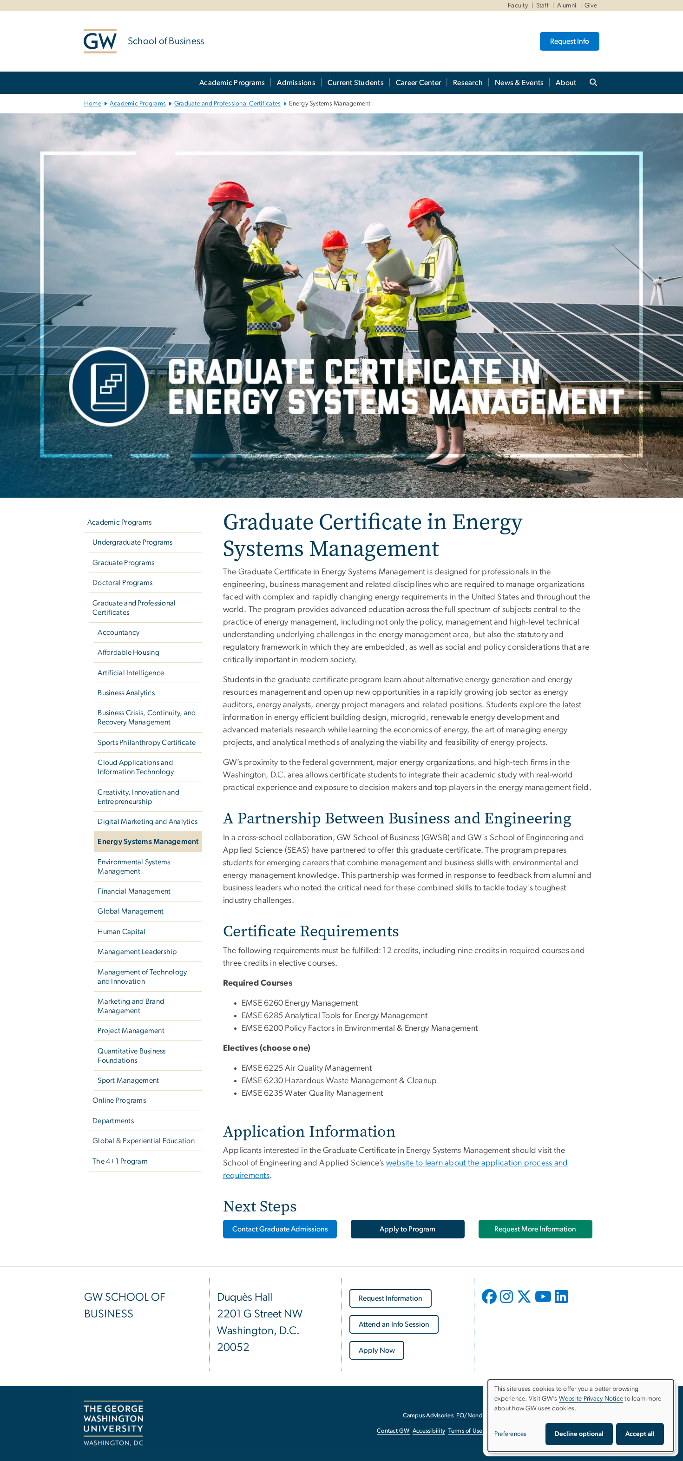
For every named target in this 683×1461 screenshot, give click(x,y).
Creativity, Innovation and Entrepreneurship (138, 797)
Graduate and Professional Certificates (227, 103)
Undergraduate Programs (132, 542)
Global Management (131, 911)
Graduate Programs (123, 562)
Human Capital (121, 931)
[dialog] (581, 1416)
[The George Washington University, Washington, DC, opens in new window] (113, 1423)
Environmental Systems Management (134, 866)
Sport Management (128, 1080)
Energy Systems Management (148, 841)
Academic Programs (232, 82)
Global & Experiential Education (143, 1141)
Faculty (518, 5)
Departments (113, 1121)
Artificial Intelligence (131, 673)
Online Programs (119, 1100)
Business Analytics (126, 693)
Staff (542, 5)
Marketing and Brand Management (131, 1006)
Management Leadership (137, 951)
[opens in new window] (490, 1303)
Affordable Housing (128, 652)
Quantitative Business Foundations (131, 1055)
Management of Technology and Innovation (142, 976)
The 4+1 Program (120, 1161)
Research (468, 82)
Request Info (569, 41)
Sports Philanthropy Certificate (147, 742)
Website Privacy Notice (591, 1398)
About (566, 82)
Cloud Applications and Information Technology (136, 767)
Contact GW (393, 1431)
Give (590, 5)
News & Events (519, 82)
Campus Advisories (428, 1416)
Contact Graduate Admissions (280, 1229)
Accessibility (429, 1431)
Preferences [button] (510, 1434)
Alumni (567, 5)
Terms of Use (465, 1431)
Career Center (418, 82)
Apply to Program (407, 1229)
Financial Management (134, 891)
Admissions (296, 82)
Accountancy (118, 632)
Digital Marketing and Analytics (147, 821)
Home (92, 103)
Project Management (131, 1030)
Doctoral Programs (122, 582)
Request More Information (535, 1229)
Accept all (640, 1434)
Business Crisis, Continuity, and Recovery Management (147, 717)
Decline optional (579, 1434)
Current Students (356, 82)
